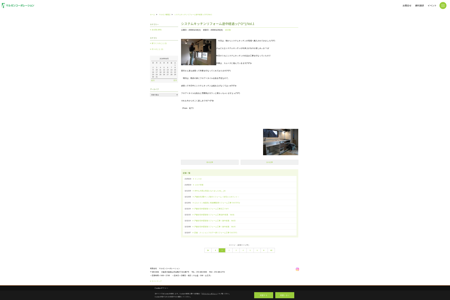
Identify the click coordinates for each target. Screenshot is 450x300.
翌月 (175, 80)
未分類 (228, 30)
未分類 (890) (156, 30)
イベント (432, 5)
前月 (153, 80)
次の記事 (269, 162)
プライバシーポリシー (209, 294)
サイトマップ (157, 281)
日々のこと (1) (157, 49)
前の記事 (209, 162)
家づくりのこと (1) (159, 43)
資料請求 (419, 5)
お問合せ (407, 5)
